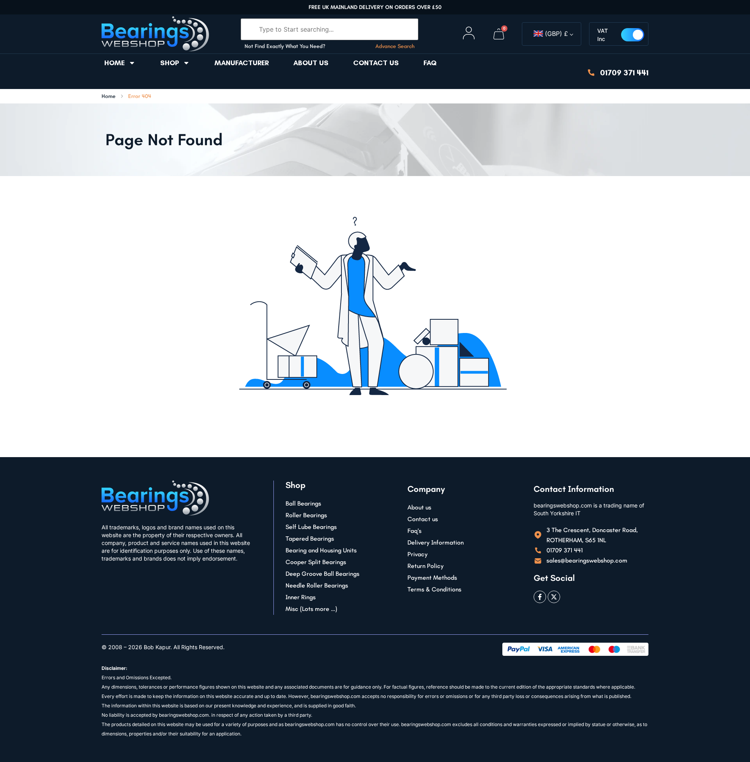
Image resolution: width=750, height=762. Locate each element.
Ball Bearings (303, 503)
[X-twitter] (554, 597)
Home (114, 63)
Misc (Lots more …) (311, 608)
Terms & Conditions (434, 589)
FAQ (430, 63)
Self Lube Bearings (311, 527)
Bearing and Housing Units (321, 550)
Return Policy (425, 566)
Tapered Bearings (310, 538)
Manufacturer (241, 63)
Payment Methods (432, 577)
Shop (169, 63)
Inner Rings (301, 597)
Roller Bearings (306, 515)
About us (311, 63)
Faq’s (414, 530)
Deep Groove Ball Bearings (322, 573)
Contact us (376, 63)
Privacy (417, 554)
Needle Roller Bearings (317, 585)
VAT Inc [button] (602, 34)
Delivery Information (435, 542)
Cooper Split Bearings (316, 562)
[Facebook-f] (540, 597)
